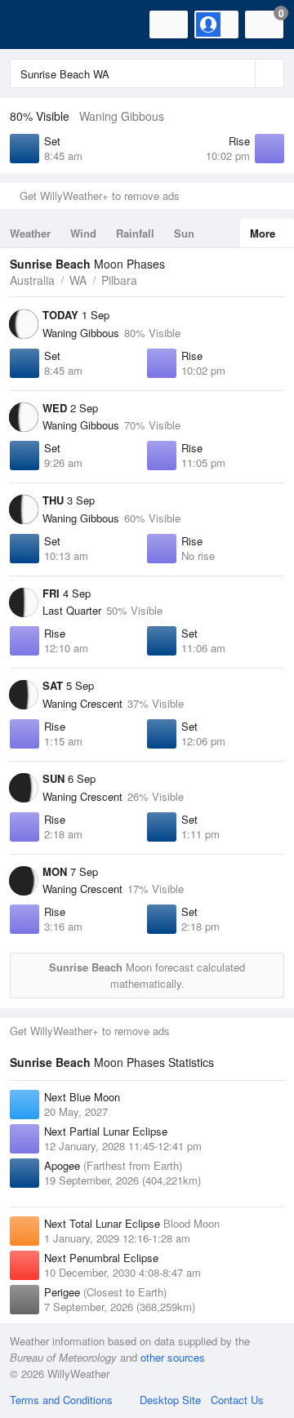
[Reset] (240, 73)
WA (78, 280)
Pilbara (119, 280)
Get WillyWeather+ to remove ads (100, 195)
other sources (172, 1357)
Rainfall (135, 233)
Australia (32, 280)
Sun (184, 233)
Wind (83, 233)
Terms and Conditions (61, 1399)
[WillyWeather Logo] (37, 24)
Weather (30, 233)
